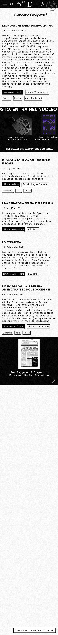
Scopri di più (43, 630)
